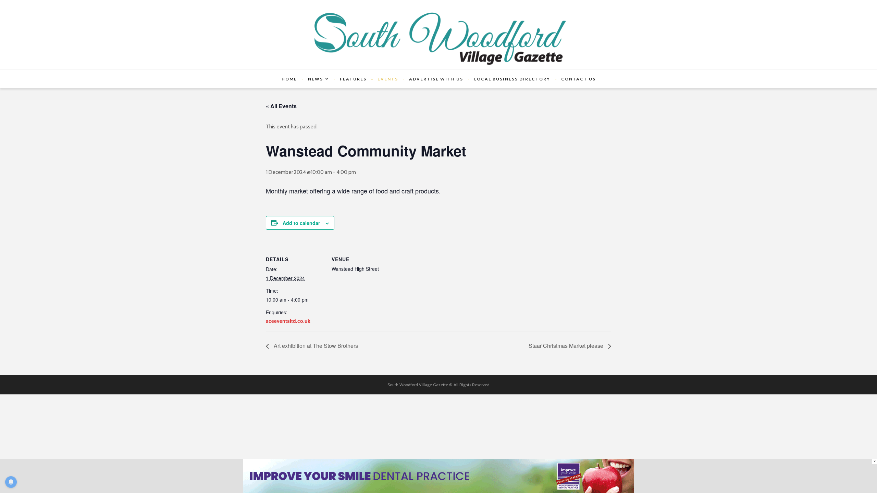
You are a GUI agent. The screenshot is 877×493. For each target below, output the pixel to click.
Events (388, 78)
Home (289, 78)
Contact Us (578, 78)
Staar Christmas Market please (567, 346)
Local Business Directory (512, 78)
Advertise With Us (436, 78)
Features (353, 78)
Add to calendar (301, 222)
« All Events (281, 106)
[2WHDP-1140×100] (438, 475)
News (315, 78)
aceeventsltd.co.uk (288, 320)
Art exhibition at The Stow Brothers (315, 346)
